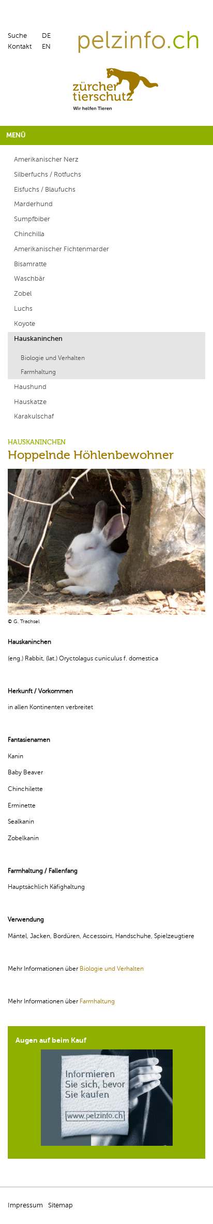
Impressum (25, 1205)
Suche (17, 35)
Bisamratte (30, 264)
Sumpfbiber (32, 219)
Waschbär (29, 278)
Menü (15, 135)
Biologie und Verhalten (53, 358)
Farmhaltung (38, 372)
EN (46, 46)
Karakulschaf (34, 416)
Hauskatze (30, 402)
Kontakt (20, 46)
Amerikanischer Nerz (46, 159)
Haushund (30, 387)
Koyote (24, 323)
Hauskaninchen (38, 338)
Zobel (23, 293)
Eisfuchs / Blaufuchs (44, 189)
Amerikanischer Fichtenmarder (61, 249)
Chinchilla (29, 234)
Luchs (23, 308)
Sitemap (60, 1205)
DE (46, 35)
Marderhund (33, 204)
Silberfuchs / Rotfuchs (47, 174)
